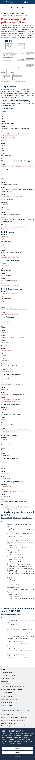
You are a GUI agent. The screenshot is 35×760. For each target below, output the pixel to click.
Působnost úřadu (6, 672)
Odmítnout (17, 752)
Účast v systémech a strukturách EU (12, 686)
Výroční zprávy (5, 684)
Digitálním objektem (8, 105)
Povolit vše (17, 748)
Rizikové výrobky (6, 705)
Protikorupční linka (7, 692)
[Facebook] (25, 2)
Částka (3, 468)
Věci (27, 128)
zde (20, 743)
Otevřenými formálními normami (23, 37)
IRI (2, 118)
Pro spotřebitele (9, 13)
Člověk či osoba (6, 445)
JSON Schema (17, 518)
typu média (7, 209)
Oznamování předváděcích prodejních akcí (14, 726)
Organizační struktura (8, 675)
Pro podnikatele (7, 714)
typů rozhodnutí (21, 502)
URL (2, 179)
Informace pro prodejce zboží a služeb (13, 720)
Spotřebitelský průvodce (9, 700)
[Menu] (12, 7)
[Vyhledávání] (17, 7)
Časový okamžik (6, 241)
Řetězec (3, 327)
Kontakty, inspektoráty (8, 678)
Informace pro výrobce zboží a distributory (14, 717)
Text (2, 150)
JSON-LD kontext (27, 518)
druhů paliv (17, 425)
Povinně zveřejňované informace (11, 689)
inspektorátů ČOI (22, 394)
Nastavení (17, 756)
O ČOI (3, 669)
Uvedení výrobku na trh (8, 723)
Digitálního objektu (6, 191)
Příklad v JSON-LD (6, 518)
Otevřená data (20, 13)
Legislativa (4, 681)
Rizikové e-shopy (6, 702)
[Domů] (1, 13)
